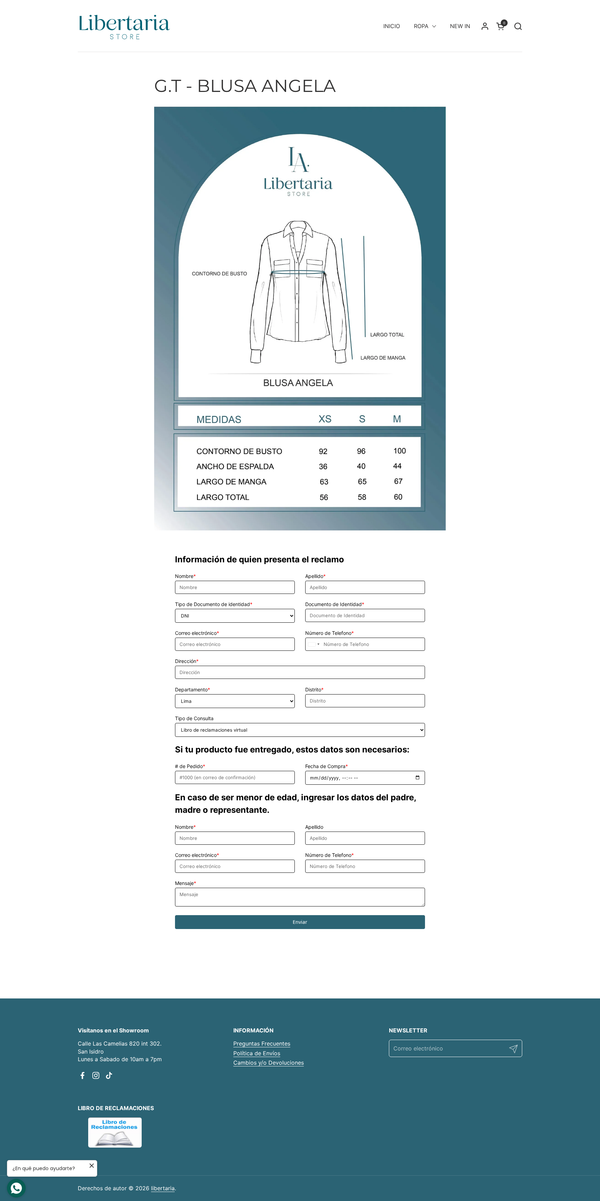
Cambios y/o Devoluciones (268, 1062)
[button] (518, 26)
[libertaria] (125, 26)
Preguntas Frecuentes (261, 1043)
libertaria (163, 1188)
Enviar (300, 922)
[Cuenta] (485, 26)
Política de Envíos (256, 1053)
